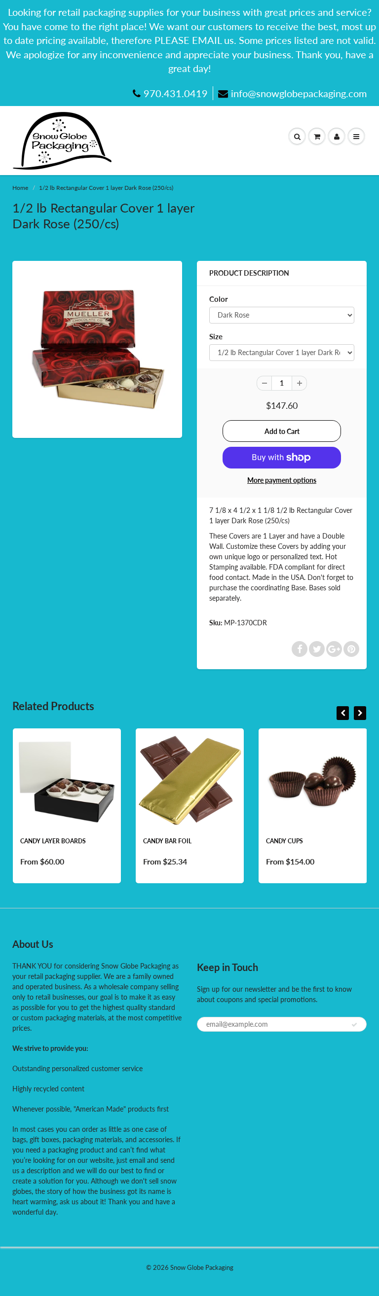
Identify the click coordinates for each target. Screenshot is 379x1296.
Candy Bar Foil (167, 841)
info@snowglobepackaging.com (299, 93)
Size (216, 336)
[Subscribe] (354, 1025)
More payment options (281, 480)
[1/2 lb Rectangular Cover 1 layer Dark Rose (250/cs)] (97, 348)
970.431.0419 (176, 93)
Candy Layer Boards (53, 841)
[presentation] (343, 713)
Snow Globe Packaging (201, 1267)
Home (20, 187)
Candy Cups (284, 841)
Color (218, 298)
